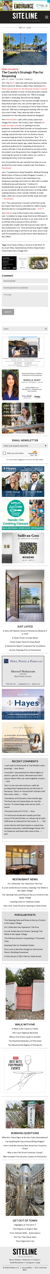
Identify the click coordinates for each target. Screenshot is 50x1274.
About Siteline (15, 1260)
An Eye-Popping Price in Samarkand (25, 650)
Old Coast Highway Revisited (25, 1033)
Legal (38, 1262)
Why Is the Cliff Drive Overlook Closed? (25, 1152)
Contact (35, 1260)
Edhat (8, 213)
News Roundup (10, 69)
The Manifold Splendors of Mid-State (25, 1041)
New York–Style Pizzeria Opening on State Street (25, 906)
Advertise (26, 1260)
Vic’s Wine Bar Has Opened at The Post (25, 883)
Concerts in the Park (33, 245)
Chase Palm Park (9, 250)
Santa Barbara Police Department (30, 248)
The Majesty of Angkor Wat (25, 1229)
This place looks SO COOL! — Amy (19, 811)
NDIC (25, 1270)
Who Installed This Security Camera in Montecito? (25, 1156)
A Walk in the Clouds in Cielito (25, 1028)
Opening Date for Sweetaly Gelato (25, 901)
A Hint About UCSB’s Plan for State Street (22, 956)
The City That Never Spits (25, 1237)
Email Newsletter (17, 1262)
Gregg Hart (22, 250)
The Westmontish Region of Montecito (25, 1045)
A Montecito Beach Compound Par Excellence (25, 646)
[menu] (46, 17)
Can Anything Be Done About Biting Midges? (25, 1141)
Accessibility (27, 1267)
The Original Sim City (25, 1241)
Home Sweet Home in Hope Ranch (25, 642)
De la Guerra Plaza (15, 245)
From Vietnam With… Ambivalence (25, 1233)
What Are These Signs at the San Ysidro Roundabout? (25, 1137)
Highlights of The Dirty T (25, 1225)
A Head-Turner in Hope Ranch (25, 638)
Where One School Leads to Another (25, 1037)
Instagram (30, 1262)
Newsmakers (12, 119)
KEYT (12, 83)
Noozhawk (6, 168)
